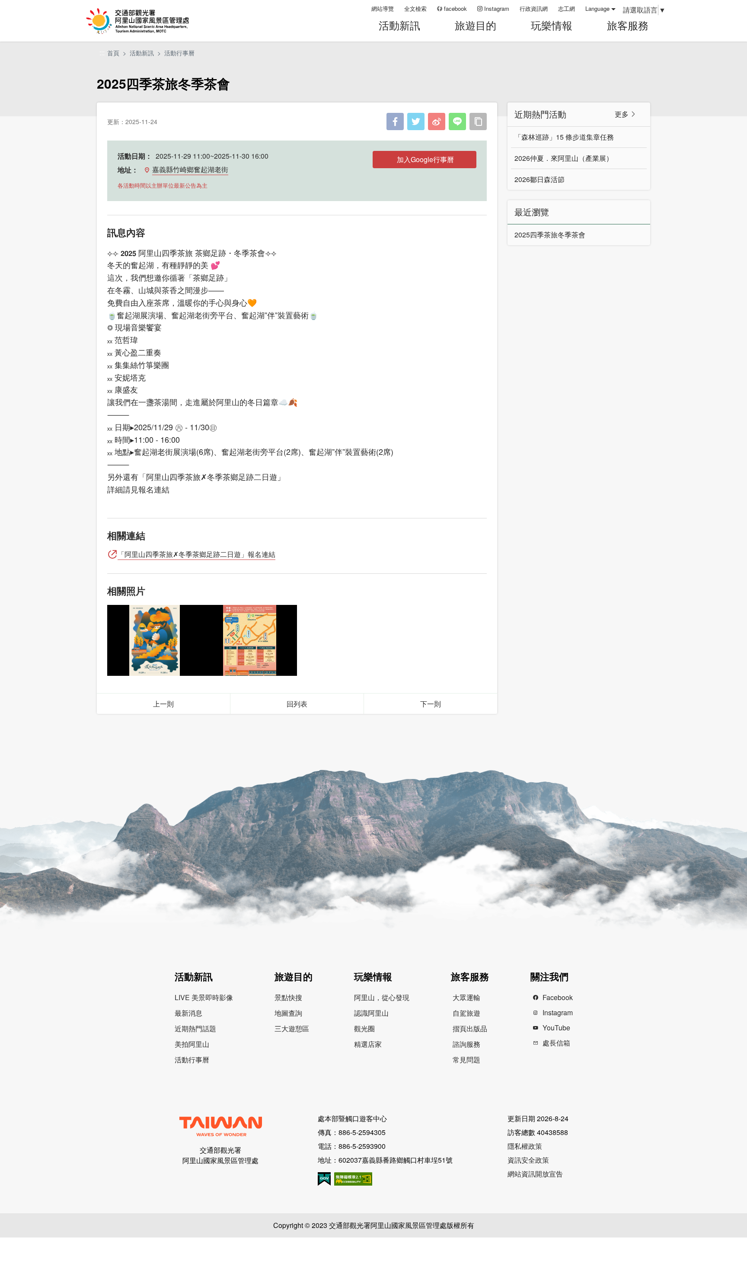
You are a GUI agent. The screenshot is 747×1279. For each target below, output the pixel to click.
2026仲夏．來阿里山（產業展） (563, 158)
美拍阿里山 (192, 1044)
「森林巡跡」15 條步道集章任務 (564, 137)
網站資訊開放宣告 (535, 1174)
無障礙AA (353, 1179)
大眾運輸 (466, 997)
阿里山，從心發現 (381, 997)
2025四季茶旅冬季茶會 (549, 235)
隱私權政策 (525, 1146)
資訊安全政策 (528, 1160)
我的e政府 (324, 1179)
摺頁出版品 (470, 1028)
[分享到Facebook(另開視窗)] (395, 121)
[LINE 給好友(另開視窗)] (457, 121)
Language (597, 8)
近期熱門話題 (195, 1028)
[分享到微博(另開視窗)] (436, 121)
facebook (455, 8)
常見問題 (466, 1060)
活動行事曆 (179, 52)
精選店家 (368, 1044)
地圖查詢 (288, 1013)
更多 (622, 114)
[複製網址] (478, 121)
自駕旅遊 (466, 1013)
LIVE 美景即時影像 (204, 997)
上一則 (163, 704)
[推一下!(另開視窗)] (416, 121)
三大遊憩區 (292, 1028)
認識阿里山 (371, 1013)
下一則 (430, 704)
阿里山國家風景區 (148, 21)
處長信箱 (556, 1043)
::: (361, 8)
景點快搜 (288, 997)
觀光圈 (364, 1028)
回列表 (297, 704)
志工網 (566, 8)
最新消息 (188, 1013)
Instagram (496, 8)
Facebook (558, 997)
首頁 (113, 52)
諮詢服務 (466, 1044)
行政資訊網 (534, 8)
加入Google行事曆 (425, 159)
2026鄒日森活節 (539, 179)
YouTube (556, 1028)
